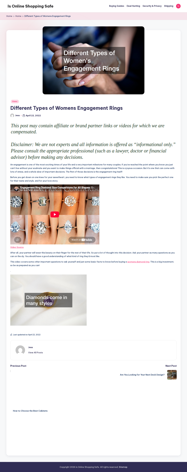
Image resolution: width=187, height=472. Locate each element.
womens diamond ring (138, 261)
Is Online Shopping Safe (30, 6)
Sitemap (123, 467)
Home (14, 101)
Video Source (17, 247)
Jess (30, 347)
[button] (35, 352)
